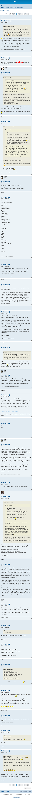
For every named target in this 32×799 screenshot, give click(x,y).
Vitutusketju (4, 11)
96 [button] (25, 13)
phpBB (15, 794)
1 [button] (14, 13)
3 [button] (18, 13)
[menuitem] (2, 5)
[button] (10, 14)
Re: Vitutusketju (6, 21)
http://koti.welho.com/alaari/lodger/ (9, 411)
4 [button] (20, 13)
